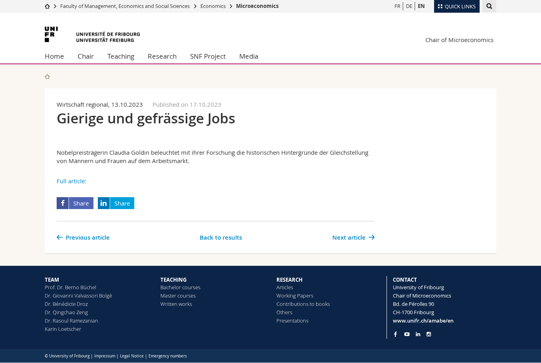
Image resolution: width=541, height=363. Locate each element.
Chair (86, 56)
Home (54, 56)
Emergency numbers (168, 356)
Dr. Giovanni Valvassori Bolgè (78, 295)
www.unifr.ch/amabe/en (423, 320)
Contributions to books (303, 303)
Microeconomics (257, 6)
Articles (284, 287)
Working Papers (294, 295)
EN (421, 6)
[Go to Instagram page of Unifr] (429, 334)
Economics (213, 6)
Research (162, 56)
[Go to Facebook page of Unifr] (395, 334)
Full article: (71, 181)
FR (397, 6)
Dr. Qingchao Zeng (66, 312)
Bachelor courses (180, 287)
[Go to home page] (47, 6)
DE (409, 6)
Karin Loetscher (63, 328)
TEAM (52, 279)
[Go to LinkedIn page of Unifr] (418, 334)
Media (248, 56)
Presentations (292, 320)
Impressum (104, 356)
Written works (176, 303)
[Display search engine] (489, 6)
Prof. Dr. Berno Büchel (70, 287)
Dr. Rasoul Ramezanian (71, 320)
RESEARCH (289, 279)
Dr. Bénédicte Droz (66, 303)
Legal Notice (132, 356)
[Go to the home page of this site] (47, 76)
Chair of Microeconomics (459, 40)
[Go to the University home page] (92, 34)
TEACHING (173, 279)
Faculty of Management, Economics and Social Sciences (125, 6)
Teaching (120, 56)
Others (284, 312)
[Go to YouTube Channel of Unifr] (407, 334)
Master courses (178, 295)
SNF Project (208, 56)
